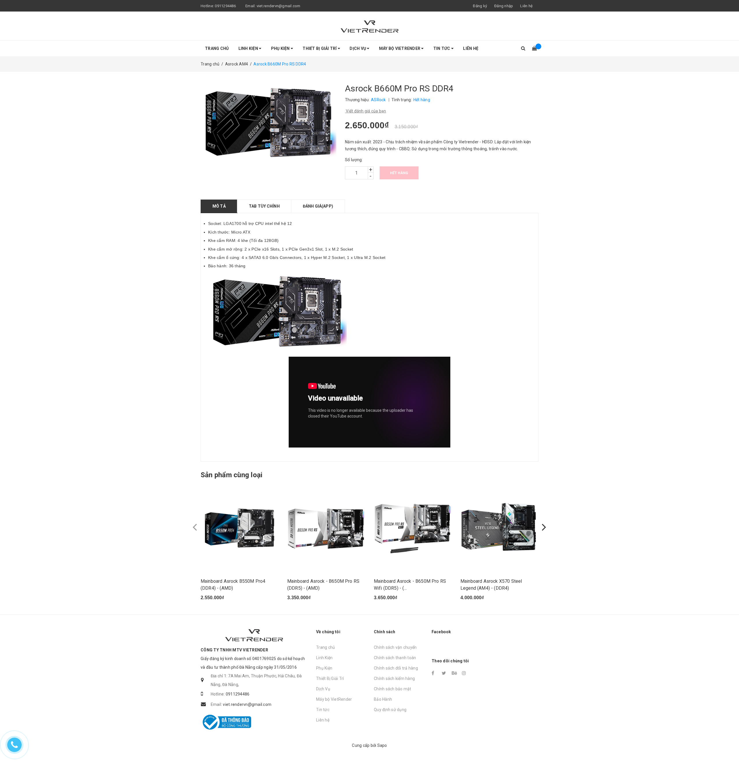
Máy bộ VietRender (400, 48)
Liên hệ (526, 6)
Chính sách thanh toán (395, 657)
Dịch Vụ (358, 48)
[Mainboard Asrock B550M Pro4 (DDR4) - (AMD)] (240, 527)
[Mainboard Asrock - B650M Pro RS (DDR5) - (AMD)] (326, 527)
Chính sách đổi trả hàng (396, 668)
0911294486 (225, 6)
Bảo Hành (383, 699)
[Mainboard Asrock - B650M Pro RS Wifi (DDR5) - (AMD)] (413, 527)
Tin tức (442, 48)
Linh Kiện (248, 48)
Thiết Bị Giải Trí (320, 48)
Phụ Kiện (281, 48)
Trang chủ (217, 48)
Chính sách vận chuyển (395, 647)
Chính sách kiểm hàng (394, 678)
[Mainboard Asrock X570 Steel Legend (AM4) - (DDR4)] (499, 527)
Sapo (382, 745)
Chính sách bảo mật (392, 689)
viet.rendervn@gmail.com (279, 6)
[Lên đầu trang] (729, 747)
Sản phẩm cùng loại (231, 475)
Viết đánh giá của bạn (365, 111)
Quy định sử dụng (390, 709)
